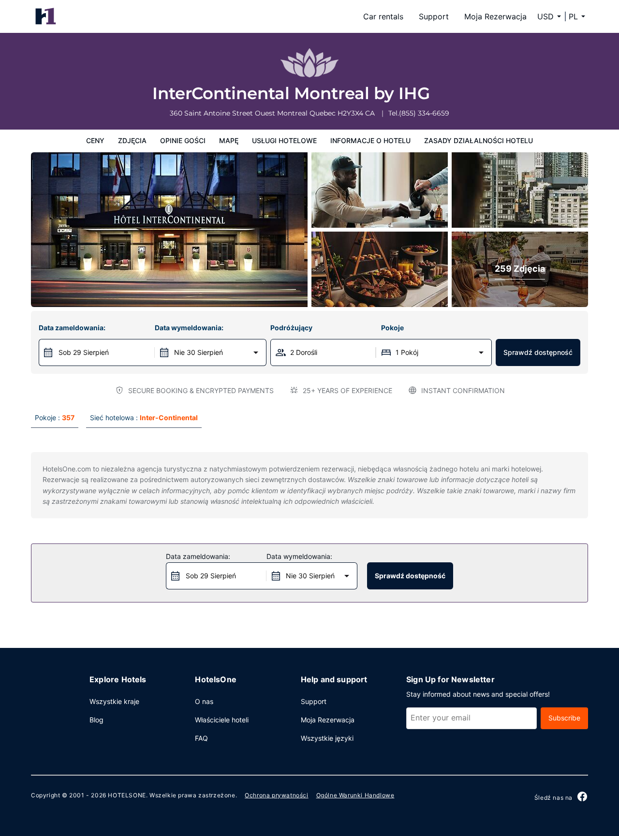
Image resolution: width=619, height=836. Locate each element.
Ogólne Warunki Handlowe (355, 795)
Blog (96, 720)
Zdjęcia (132, 140)
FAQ (201, 738)
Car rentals (383, 16)
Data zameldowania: (72, 327)
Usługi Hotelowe (284, 140)
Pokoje (392, 327)
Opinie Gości (183, 140)
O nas (204, 701)
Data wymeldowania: (189, 327)
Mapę (228, 140)
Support (434, 16)
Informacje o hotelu (370, 140)
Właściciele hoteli (222, 720)
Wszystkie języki (327, 738)
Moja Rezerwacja (495, 16)
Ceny (95, 140)
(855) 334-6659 (424, 113)
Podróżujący (291, 327)
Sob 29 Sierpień (84, 352)
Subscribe (564, 718)
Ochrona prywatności (276, 795)
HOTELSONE (127, 795)
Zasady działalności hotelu (478, 140)
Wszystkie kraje (114, 701)
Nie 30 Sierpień (198, 352)
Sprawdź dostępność (538, 352)
